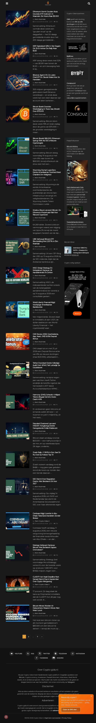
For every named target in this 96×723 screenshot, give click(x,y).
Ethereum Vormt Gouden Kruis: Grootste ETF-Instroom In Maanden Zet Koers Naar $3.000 (46, 14)
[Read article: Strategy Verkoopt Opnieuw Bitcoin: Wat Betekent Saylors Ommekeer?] (17, 552)
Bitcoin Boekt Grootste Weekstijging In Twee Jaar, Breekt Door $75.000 (46, 109)
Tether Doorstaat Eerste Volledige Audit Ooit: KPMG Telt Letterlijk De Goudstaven (46, 365)
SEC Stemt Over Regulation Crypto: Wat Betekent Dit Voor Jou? (45, 481)
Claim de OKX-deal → (71, 709)
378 (56, 312)
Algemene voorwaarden (52, 718)
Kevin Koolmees (40, 19)
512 (56, 344)
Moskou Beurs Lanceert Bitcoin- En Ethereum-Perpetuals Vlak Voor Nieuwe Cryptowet (47, 212)
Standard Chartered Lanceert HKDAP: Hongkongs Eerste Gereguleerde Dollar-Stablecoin (45, 426)
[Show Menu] (7, 3)
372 (56, 180)
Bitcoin (74, 224)
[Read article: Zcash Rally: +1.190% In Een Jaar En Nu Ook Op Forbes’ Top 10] (17, 459)
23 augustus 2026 (41, 85)
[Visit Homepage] (48, 3)
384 (56, 433)
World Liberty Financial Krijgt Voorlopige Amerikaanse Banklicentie (44, 304)
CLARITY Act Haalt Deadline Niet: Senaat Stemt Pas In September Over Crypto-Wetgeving (46, 579)
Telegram (71, 682)
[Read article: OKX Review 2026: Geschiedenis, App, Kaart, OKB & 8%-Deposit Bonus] (17, 341)
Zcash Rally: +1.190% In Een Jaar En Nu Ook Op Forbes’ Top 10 (47, 453)
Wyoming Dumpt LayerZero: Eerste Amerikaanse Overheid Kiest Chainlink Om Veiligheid (47, 172)
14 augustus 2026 (41, 405)
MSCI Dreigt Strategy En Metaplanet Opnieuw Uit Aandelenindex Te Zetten (43, 270)
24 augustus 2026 (41, 22)
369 (56, 22)
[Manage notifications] (6, 717)
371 (56, 85)
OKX (68, 19)
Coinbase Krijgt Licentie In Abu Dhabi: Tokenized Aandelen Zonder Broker (46, 515)
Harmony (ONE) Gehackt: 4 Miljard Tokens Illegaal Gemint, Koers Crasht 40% (46, 397)
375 (56, 148)
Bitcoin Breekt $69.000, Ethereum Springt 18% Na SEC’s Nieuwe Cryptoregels (46, 140)
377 (56, 460)
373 (56, 117)
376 (56, 523)
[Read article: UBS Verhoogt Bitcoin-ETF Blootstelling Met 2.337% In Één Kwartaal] (17, 246)
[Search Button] (89, 3)
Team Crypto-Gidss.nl (42, 521)
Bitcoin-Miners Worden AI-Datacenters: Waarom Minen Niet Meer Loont (46, 608)
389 (56, 56)
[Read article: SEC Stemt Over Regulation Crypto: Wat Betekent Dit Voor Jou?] (17, 486)
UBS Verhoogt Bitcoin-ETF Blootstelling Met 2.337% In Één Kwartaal (45, 241)
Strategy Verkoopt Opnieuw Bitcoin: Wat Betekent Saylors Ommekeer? (44, 547)
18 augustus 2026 (41, 220)
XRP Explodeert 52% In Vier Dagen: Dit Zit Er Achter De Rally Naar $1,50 (47, 48)
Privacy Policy (66, 718)
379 (56, 405)
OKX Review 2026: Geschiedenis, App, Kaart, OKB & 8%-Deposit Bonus (45, 336)
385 (56, 587)
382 (56, 489)
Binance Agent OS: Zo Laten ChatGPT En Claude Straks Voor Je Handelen (46, 77)
